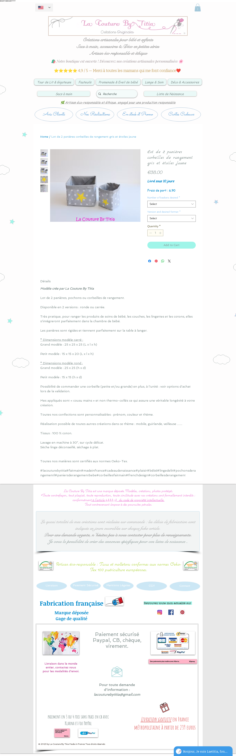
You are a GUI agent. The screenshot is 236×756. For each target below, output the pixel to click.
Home (44, 136)
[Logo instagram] (159, 612)
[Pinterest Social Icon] (182, 612)
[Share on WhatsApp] (163, 261)
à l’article (98, 500)
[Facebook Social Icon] (171, 612)
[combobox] (171, 204)
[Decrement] (150, 233)
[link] (197, 7)
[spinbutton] (155, 233)
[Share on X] (169, 261)
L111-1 (111, 500)
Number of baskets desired (163, 197)
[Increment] (160, 233)
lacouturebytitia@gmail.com (117, 694)
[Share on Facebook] (150, 261)
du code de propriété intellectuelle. (141, 500)
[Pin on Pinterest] (156, 261)
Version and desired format (164, 211)
